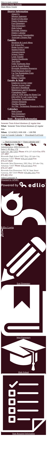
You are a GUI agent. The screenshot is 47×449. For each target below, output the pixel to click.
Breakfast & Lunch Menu (22, 42)
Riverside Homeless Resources (24, 68)
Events (4, 137)
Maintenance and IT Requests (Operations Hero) (23, 91)
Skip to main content (9, 2)
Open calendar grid (31, 142)
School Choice (17, 54)
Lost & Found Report (20, 66)
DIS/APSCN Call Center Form (24, 97)
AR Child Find (17, 75)
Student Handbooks (19, 59)
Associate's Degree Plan (21, 37)
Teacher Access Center (20, 85)
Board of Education (19, 19)
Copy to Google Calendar (11, 135)
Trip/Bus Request (18, 104)
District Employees (19, 21)
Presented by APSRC (10, 180)
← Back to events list (11, 142)
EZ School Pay (17, 45)
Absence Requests (19, 102)
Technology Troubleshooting (23, 99)
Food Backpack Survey (21, 71)
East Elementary (18, 23)
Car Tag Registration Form (22, 73)
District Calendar (18, 33)
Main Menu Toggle (9, 7)
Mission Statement (19, 16)
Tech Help (15, 61)
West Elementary (18, 26)
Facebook (2, 230)
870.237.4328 (27, 159)
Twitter (2, 233)
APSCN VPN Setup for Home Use (26, 94)
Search (2, 235)
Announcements (18, 52)
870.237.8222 (27, 166)
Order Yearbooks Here (20, 64)
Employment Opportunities (22, 35)
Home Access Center (20, 47)
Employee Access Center (21, 83)
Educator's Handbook (20, 87)
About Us (15, 14)
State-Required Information (23, 434)
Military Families (18, 78)
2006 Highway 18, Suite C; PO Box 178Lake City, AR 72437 (15, 149)
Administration (7, 147)
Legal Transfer (17, 57)
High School (16, 28)
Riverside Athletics (19, 30)
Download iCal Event (34, 135)
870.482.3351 (30, 173)
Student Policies (18, 49)
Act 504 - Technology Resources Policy (27, 106)
